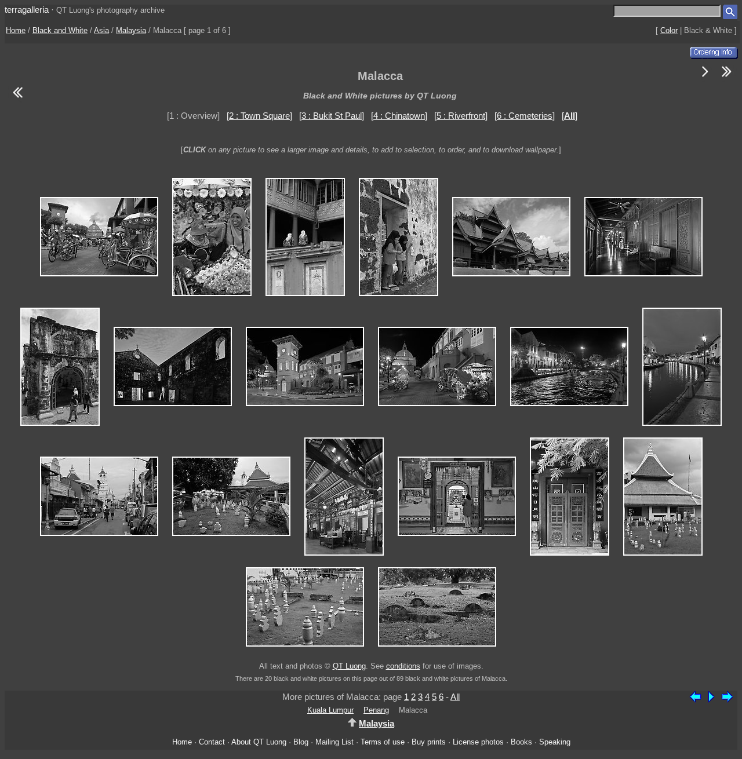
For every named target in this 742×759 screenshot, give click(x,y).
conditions (403, 666)
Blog (300, 742)
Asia (101, 30)
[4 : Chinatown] (399, 116)
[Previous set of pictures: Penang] (17, 99)
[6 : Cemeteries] (524, 116)
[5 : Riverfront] (461, 116)
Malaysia (131, 30)
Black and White (60, 30)
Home (16, 30)
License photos (478, 742)
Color (669, 30)
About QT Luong (258, 742)
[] (569, 116)
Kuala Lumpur (330, 710)
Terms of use (383, 742)
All (455, 697)
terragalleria (27, 9)
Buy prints (429, 742)
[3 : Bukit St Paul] (331, 116)
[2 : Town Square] (259, 116)
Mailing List (334, 742)
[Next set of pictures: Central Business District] (727, 78)
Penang (376, 710)
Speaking (554, 742)
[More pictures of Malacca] (705, 78)
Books (521, 742)
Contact (212, 742)
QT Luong (349, 666)
